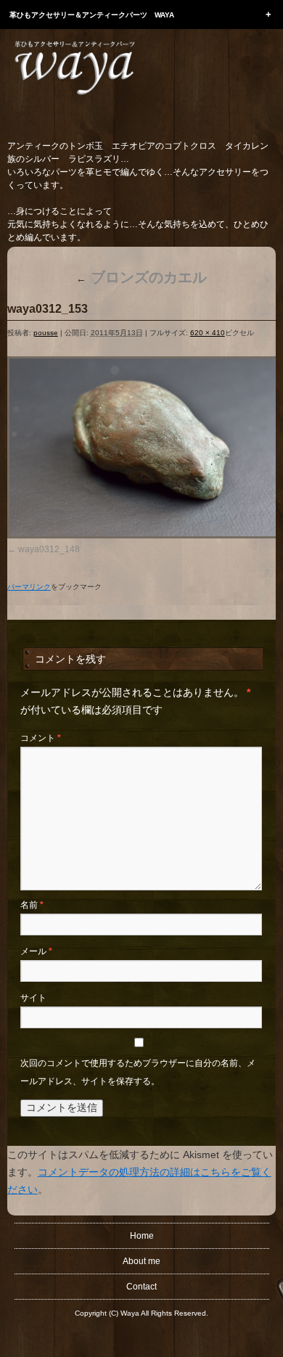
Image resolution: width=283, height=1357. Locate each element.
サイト (33, 998)
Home (142, 1236)
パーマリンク (29, 587)
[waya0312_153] (141, 447)
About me (141, 1261)
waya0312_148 (49, 549)
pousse (45, 333)
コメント (40, 738)
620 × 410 (207, 333)
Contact (141, 1287)
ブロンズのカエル (141, 277)
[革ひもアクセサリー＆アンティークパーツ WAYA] (74, 96)
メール (36, 951)
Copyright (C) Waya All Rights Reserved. (141, 1313)
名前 (32, 905)
